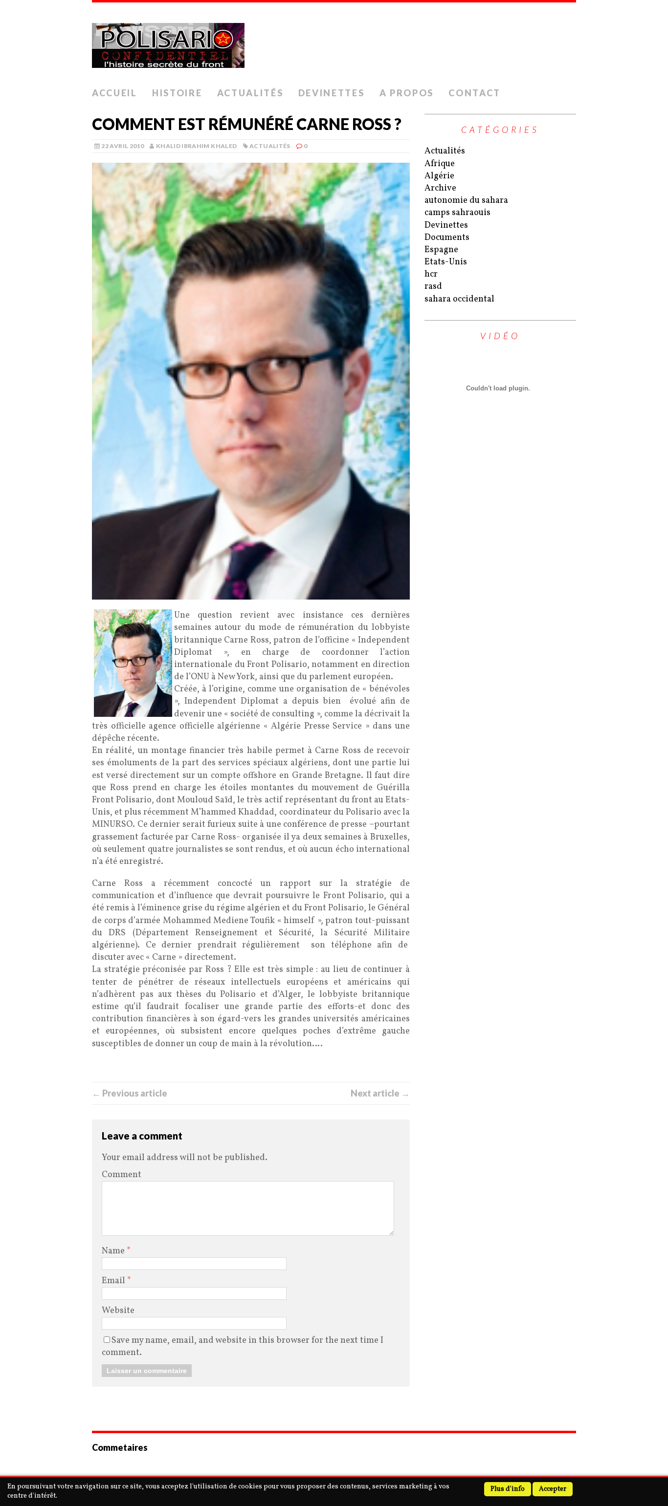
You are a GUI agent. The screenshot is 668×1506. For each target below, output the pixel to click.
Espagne (441, 250)
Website (118, 1311)
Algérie (439, 176)
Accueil (114, 92)
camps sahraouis (457, 213)
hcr (431, 274)
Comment (121, 1175)
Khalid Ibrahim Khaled (196, 146)
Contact (474, 92)
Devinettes (331, 92)
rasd (433, 286)
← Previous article (129, 1093)
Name (114, 1251)
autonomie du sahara (466, 200)
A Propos (406, 92)
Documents (446, 238)
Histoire (177, 92)
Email (114, 1281)
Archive (440, 188)
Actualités (250, 92)
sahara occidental (459, 299)
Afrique (439, 164)
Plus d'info (507, 1489)
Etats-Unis (445, 262)
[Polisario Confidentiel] (334, 42)
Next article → (380, 1093)
